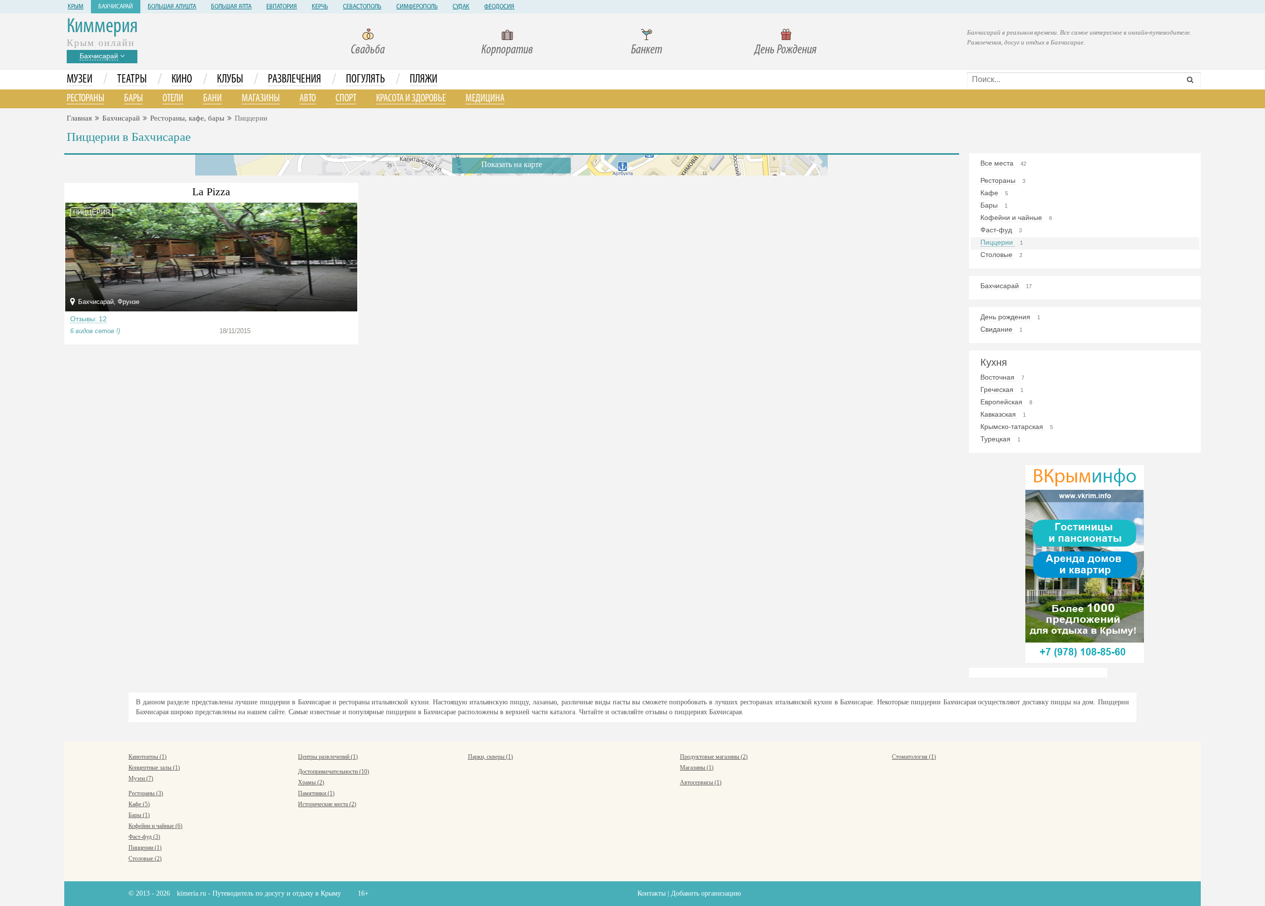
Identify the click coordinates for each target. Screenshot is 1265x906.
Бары (133, 98)
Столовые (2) (145, 858)
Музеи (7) (140, 778)
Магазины (261, 98)
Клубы (230, 80)
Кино (181, 80)
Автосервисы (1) (700, 782)
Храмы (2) (311, 782)
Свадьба (368, 50)
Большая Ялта (231, 7)
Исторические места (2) (327, 804)
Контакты (651, 893)
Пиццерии (997, 242)
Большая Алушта (172, 7)
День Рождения (786, 50)
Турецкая (996, 439)
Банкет (646, 50)
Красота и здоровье (411, 98)
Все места (997, 163)
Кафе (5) (139, 804)
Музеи (79, 80)
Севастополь (362, 7)
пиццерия (91, 212)
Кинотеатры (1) (147, 756)
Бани (212, 98)
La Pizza (211, 191)
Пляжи (423, 80)
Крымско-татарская (1012, 427)
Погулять (365, 80)
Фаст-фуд (997, 230)
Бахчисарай (115, 7)
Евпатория (281, 7)
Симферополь (417, 7)
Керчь (320, 7)
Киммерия (102, 27)
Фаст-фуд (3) (144, 836)
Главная (79, 118)
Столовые (997, 255)
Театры (132, 80)
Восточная (998, 377)
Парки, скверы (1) (490, 756)
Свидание (997, 329)
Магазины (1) (697, 767)
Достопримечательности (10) (333, 771)
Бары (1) (139, 815)
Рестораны (85, 98)
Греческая (997, 389)
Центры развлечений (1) (328, 756)
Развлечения (294, 80)
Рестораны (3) (145, 793)
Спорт (346, 98)
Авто (307, 98)
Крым (76, 7)
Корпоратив (507, 50)
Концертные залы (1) (154, 767)
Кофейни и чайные (1012, 217)
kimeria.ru (191, 893)
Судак (461, 7)
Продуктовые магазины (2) (714, 756)
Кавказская (999, 414)
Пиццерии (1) (145, 847)
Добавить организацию (706, 893)
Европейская (1002, 402)
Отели (173, 98)
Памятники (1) (316, 793)
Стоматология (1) (914, 756)
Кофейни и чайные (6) (155, 825)
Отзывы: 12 (88, 319)
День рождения (1006, 317)
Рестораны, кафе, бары (187, 118)
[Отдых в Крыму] (1084, 563)
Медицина (485, 98)
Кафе (990, 193)
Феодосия (499, 7)
